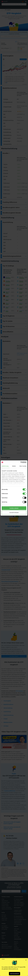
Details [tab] (14, 466)
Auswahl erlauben (14, 512)
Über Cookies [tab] (22, 466)
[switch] (24, 494)
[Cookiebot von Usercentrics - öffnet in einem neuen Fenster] (20, 462)
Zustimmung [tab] (5, 466)
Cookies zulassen (14, 508)
